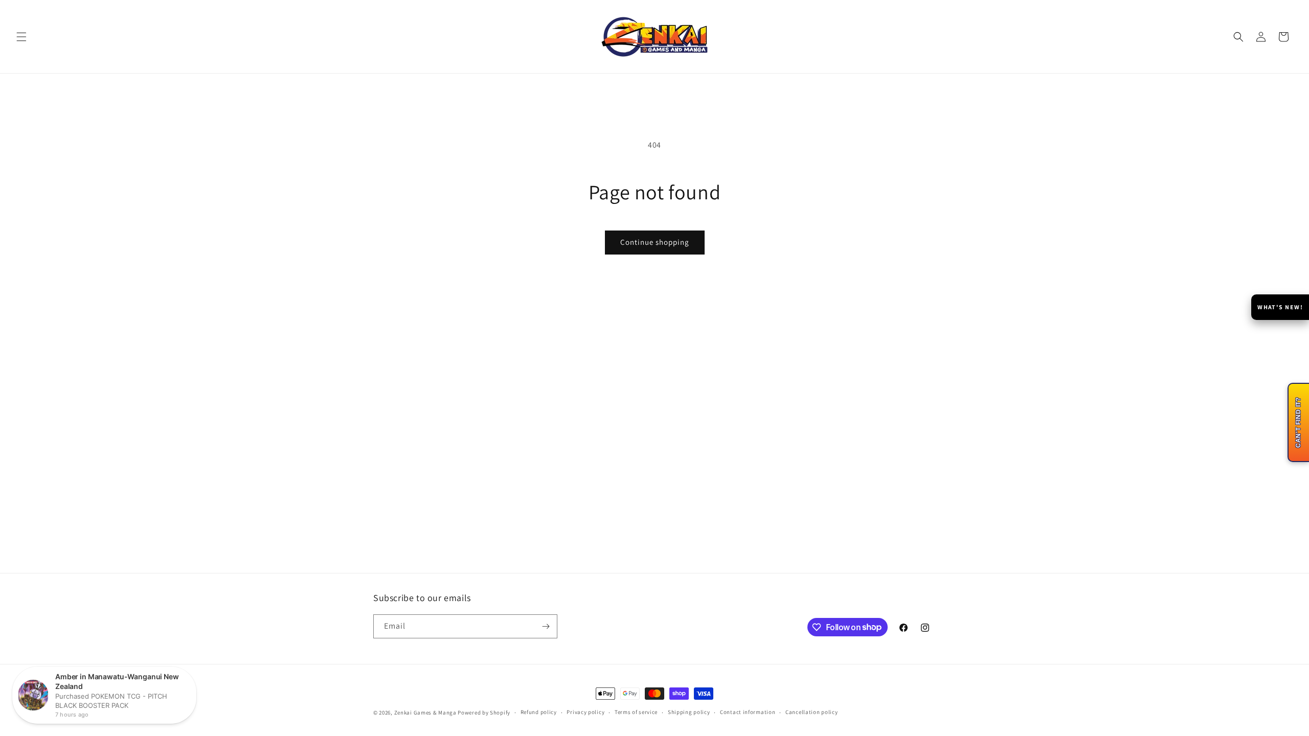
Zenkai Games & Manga (425, 712)
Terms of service (636, 712)
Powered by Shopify (484, 712)
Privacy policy (585, 712)
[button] (21, 37)
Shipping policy (689, 712)
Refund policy (539, 712)
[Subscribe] (545, 626)
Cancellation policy (811, 712)
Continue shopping (654, 242)
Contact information (747, 712)
